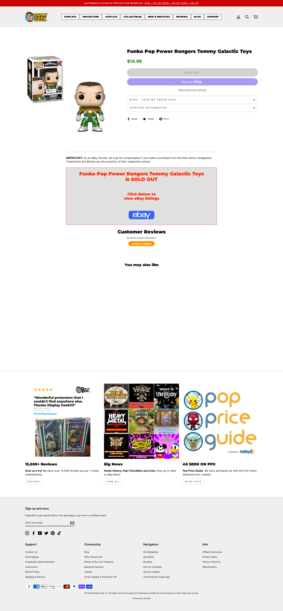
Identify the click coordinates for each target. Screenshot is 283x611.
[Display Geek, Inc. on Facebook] (34, 533)
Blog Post (193, 481)
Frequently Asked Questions (40, 562)
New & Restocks (159, 16)
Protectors (91, 16)
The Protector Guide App (156, 577)
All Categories (150, 552)
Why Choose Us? (93, 557)
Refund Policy (32, 572)
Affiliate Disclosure (212, 552)
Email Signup (32, 557)
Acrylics (111, 16)
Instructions (31, 567)
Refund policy (209, 567)
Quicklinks (148, 557)
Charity (88, 572)
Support (213, 16)
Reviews (182, 16)
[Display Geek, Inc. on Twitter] (46, 533)
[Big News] (141, 421)
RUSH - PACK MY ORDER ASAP (153, 100)
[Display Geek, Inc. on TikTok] (59, 533)
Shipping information (148, 108)
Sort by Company (152, 567)
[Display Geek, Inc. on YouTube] (40, 533)
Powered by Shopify (141, 598)
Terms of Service (211, 562)
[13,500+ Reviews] (62, 421)
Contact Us (31, 552)
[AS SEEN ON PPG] (220, 421)
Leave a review (141, 243)
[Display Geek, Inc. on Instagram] (27, 533)
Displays (70, 16)
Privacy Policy (209, 557)
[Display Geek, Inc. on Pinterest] (53, 533)
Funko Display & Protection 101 (100, 577)
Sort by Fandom (151, 572)
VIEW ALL (113, 481)
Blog (197, 16)
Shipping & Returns (35, 577)
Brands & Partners (94, 567)
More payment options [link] (192, 89)
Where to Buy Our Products (98, 562)
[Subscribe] (72, 523)
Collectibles (132, 16)
